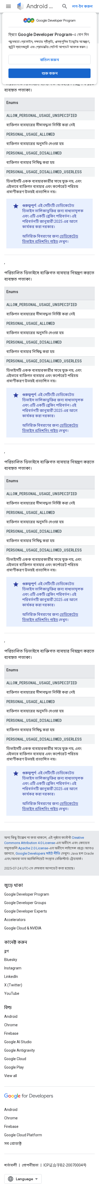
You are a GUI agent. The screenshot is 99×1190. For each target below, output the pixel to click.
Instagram (12, 968)
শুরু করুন (50, 73)
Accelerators (15, 920)
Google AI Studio (18, 1042)
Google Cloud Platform (23, 1135)
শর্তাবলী (10, 1165)
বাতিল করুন (49, 59)
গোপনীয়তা (30, 1165)
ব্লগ (6, 951)
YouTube (11, 993)
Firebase (11, 1033)
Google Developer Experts (25, 911)
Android (10, 1016)
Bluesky (10, 960)
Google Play (14, 1067)
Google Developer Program (26, 894)
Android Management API (41, 6)
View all (10, 1076)
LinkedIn (11, 976)
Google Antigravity (19, 1050)
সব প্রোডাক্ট (12, 1143)
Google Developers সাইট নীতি (38, 853)
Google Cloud (15, 1059)
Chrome (11, 1025)
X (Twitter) (13, 985)
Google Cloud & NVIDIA (22, 928)
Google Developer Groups (25, 903)
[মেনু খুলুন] (8, 6)
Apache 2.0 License (33, 848)
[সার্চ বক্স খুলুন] (65, 6)
